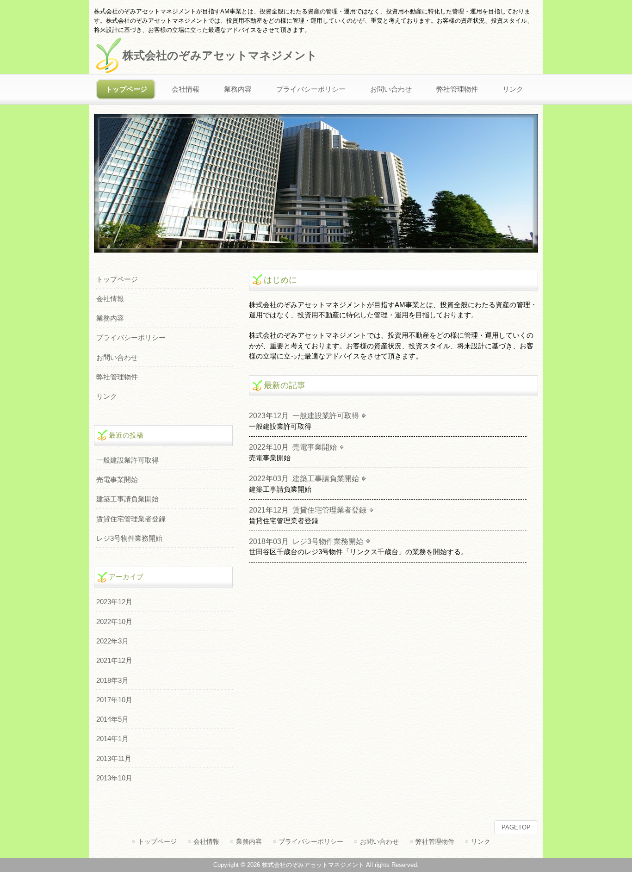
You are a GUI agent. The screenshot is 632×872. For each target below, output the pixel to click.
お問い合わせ (117, 357)
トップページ (117, 279)
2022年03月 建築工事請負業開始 (304, 478)
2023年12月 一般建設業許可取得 (304, 415)
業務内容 (110, 318)
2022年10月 (114, 621)
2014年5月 (112, 719)
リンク (106, 396)
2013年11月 (113, 758)
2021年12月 (114, 660)
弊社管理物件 (117, 377)
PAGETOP (516, 827)
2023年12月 (114, 602)
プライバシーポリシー (131, 337)
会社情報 (110, 299)
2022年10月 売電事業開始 (293, 447)
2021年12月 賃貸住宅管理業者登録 (307, 510)
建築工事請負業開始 (127, 499)
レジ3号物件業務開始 (129, 538)
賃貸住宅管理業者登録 (131, 519)
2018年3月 (112, 680)
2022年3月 (112, 641)
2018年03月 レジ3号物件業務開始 (306, 541)
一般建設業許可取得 (127, 460)
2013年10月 (114, 778)
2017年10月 (114, 700)
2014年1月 (112, 738)
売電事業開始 (117, 479)
